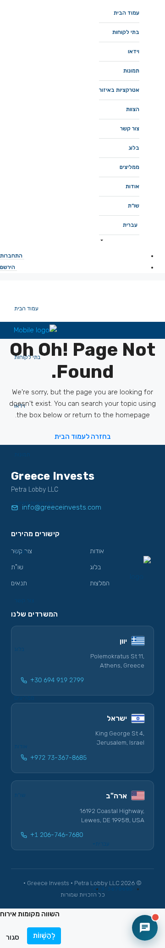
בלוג (133, 148)
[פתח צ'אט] (145, 928)
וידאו (133, 51)
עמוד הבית (126, 13)
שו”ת (133, 205)
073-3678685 (113, 889)
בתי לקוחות (125, 32)
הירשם (7, 267)
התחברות (11, 255)
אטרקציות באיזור (119, 90)
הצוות (132, 109)
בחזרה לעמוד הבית (83, 436)
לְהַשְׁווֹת (44, 935)
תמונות (131, 70)
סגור (12, 937)
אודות (132, 186)
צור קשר (129, 128)
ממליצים (129, 167)
